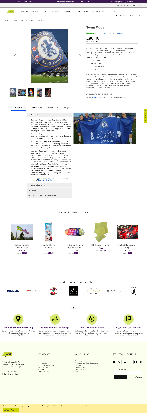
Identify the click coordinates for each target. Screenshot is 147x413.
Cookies (41, 369)
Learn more (117, 406)
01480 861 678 (84, 2)
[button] (15, 56)
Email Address (121, 369)
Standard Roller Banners (48, 246)
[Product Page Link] (22, 232)
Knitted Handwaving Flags (127, 246)
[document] (74, 408)
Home (7, 20)
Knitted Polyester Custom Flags (22, 246)
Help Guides (80, 367)
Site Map (78, 361)
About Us (42, 361)
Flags (15, 20)
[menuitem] (26, 12)
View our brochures (24, 2)
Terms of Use (43, 372)
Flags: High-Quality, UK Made (122, 2)
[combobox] (125, 15)
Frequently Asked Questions (86, 363)
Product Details (18, 107)
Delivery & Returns (46, 365)
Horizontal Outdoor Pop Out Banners (75, 246)
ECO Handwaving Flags (101, 245)
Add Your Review (116, 34)
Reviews (36, 107)
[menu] (73, 12)
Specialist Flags (27, 20)
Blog (77, 372)
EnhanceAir (53, 107)
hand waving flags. (46, 180)
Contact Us (42, 363)
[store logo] (10, 12)
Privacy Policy (44, 367)
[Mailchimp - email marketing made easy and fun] (138, 379)
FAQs (66, 107)
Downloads (79, 369)
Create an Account (133, 5)
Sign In (119, 5)
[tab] (73, 12)
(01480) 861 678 (10, 371)
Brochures (79, 365)
